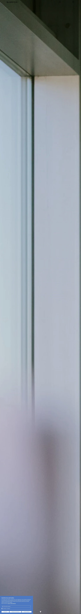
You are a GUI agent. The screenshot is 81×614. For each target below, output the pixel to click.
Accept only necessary (15, 611)
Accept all (5, 611)
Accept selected (26, 611)
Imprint (9, 603)
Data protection (13, 603)
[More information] (21, 606)
